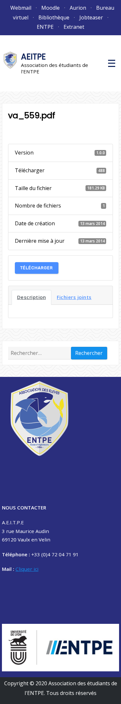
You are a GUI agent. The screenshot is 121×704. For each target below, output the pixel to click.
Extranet (74, 26)
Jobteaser (91, 17)
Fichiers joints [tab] (74, 297)
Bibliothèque (53, 17)
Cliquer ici (26, 569)
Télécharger (36, 267)
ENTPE (45, 26)
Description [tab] (31, 297)
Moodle (50, 7)
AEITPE (33, 56)
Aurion (78, 7)
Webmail (20, 7)
